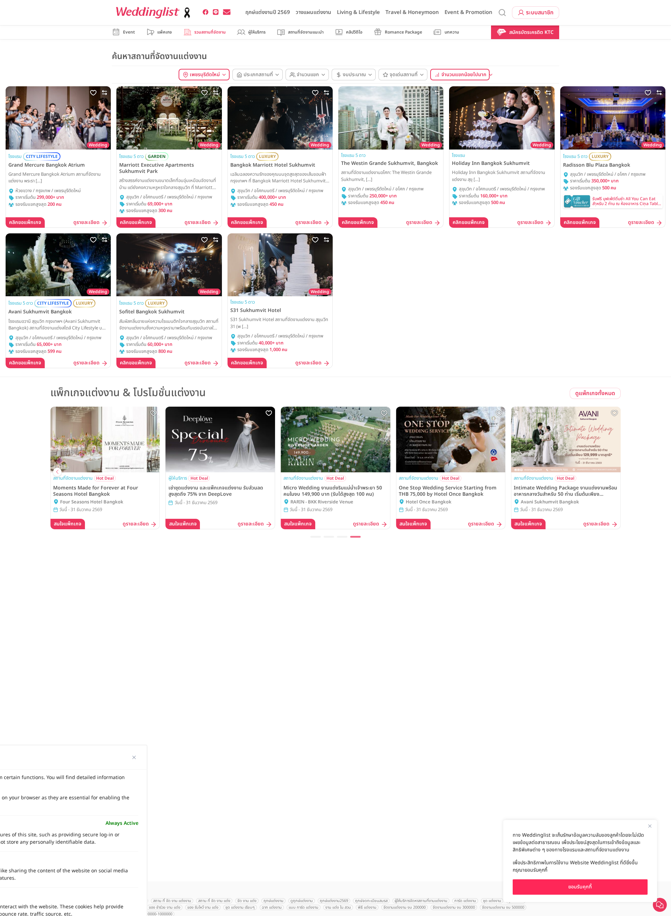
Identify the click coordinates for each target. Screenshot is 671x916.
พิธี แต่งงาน (367, 907)
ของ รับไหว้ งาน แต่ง (202, 907)
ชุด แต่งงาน (492, 900)
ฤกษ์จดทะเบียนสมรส (371, 900)
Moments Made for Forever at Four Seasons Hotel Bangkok (95, 491)
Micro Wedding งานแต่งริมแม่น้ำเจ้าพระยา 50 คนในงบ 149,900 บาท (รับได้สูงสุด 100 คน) (332, 491)
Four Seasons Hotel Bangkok (91, 502)
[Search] (502, 13)
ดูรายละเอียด (86, 222)
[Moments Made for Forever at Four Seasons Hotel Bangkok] (105, 439)
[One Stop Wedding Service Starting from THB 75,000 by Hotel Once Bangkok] (451, 439)
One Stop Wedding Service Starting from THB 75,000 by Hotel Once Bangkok (448, 491)
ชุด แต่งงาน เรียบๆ (240, 907)
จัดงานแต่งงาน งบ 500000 (503, 907)
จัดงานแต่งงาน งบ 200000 (404, 907)
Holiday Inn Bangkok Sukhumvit (491, 163)
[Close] (649, 826)
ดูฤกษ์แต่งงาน (301, 900)
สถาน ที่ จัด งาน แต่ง (214, 900)
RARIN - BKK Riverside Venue (321, 502)
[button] (315, 537)
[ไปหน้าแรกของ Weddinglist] (154, 13)
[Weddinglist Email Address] (227, 12)
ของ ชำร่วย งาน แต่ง (164, 907)
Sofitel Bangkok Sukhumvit (152, 312)
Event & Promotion (468, 12)
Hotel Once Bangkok (429, 502)
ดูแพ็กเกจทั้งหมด (595, 393)
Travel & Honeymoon (412, 12)
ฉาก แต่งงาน (272, 907)
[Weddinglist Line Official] (216, 12)
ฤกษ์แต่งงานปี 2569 (267, 12)
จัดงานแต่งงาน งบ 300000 (454, 907)
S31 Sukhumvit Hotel (255, 310)
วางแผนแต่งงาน (313, 12)
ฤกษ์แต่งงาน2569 (334, 900)
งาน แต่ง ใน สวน (338, 907)
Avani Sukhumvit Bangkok (40, 312)
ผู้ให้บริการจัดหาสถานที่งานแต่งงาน (421, 900)
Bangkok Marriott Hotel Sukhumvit (272, 165)
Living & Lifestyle (358, 12)
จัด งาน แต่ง (247, 900)
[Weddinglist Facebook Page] (206, 12)
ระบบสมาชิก (540, 12)
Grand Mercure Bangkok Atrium (46, 165)
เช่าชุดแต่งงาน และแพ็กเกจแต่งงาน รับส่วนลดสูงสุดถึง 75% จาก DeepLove (215, 491)
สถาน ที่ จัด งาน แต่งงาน (172, 900)
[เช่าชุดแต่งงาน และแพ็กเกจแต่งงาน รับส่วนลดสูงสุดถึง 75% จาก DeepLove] (220, 439)
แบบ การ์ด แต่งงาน (303, 907)
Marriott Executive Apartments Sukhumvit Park (156, 168)
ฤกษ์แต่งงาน (273, 900)
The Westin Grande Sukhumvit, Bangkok (389, 163)
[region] (580, 861)
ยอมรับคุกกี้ (580, 886)
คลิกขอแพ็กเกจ (25, 222)
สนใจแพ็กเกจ (67, 524)
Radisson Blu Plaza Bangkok (596, 165)
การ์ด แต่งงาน (465, 900)
